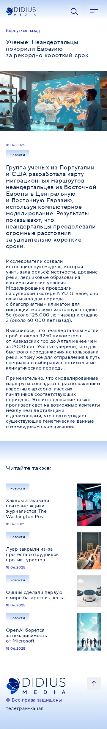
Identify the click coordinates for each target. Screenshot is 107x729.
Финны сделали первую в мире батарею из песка (35, 595)
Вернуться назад (23, 30)
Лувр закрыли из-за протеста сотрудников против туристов (32, 554)
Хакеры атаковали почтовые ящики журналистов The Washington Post (27, 509)
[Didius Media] (33, 11)
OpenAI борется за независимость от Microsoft (26, 635)
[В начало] (94, 683)
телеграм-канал (25, 708)
